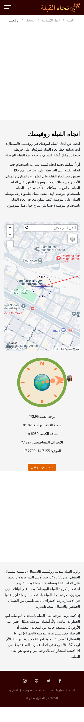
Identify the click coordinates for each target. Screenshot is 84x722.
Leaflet (57, 349)
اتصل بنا (13, 690)
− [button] (10, 234)
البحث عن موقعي (42, 467)
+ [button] (10, 227)
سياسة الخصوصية (33, 690)
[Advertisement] (42, 74)
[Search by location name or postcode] (27, 228)
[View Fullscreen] (10, 244)
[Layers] (72, 239)
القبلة (72, 690)
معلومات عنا (57, 690)
